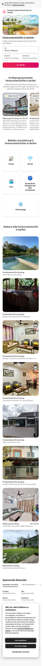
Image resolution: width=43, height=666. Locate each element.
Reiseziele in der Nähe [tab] (10, 585)
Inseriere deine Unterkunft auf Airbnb (19, 11)
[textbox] (11, 58)
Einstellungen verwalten (20, 652)
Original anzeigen (18, 5)
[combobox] (20, 50)
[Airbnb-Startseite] (4, 11)
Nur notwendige (21, 646)
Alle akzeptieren (20, 640)
